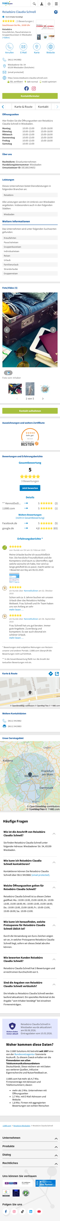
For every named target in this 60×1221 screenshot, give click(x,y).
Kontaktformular (30, 95)
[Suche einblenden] (34, 3)
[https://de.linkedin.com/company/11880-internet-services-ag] (30, 1211)
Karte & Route (23, 106)
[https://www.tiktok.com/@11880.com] (22, 1211)
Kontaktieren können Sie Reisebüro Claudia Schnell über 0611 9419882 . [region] (27, 873)
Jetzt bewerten (30, 488)
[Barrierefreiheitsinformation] (49, 3)
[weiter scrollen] (57, 106)
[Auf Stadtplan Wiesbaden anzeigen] (57, 673)
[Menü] (56, 3)
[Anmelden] (41, 3)
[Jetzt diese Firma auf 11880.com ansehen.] (26, 508)
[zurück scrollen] (2, 106)
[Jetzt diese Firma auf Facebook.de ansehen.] (26, 523)
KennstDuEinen (31, 590)
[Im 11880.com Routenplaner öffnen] (50, 673)
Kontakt (43, 106)
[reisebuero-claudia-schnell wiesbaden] (15, 388)
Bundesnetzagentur (24, 1054)
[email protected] (40, 874)
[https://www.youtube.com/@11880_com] (39, 1211)
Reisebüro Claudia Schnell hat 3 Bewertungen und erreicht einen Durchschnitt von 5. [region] (29, 970)
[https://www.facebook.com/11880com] (5, 1211)
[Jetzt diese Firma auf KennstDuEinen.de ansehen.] (26, 503)
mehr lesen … (16, 609)
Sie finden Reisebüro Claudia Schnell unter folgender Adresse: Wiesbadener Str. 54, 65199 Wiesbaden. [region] (27, 846)
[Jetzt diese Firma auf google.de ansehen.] (26, 528)
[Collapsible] (54, 833)
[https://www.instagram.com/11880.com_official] (14, 1211)
